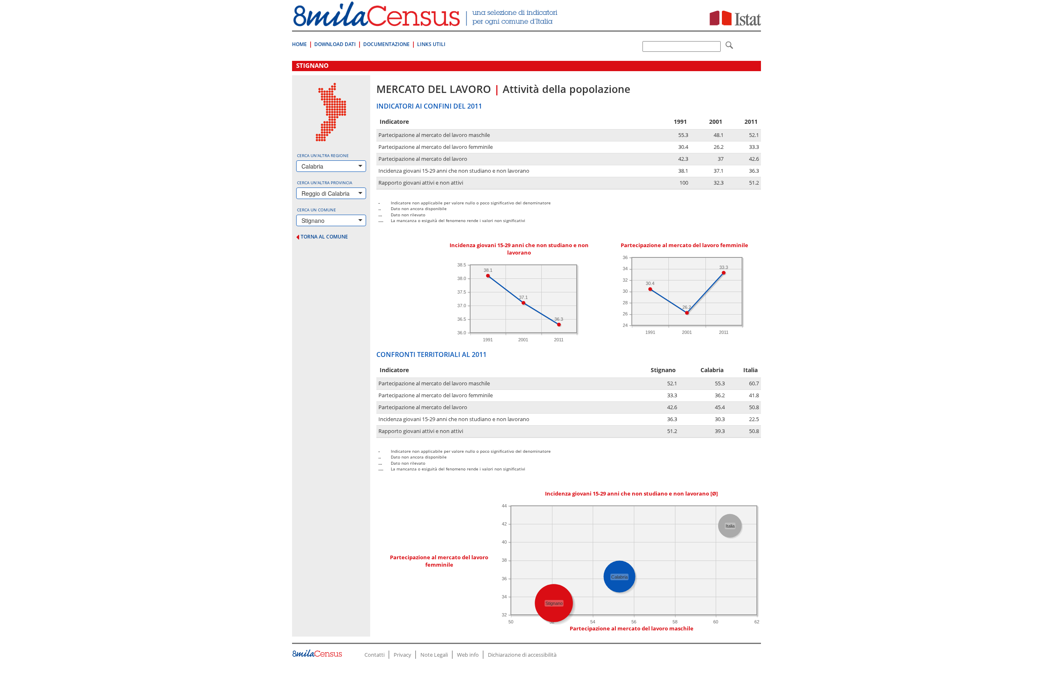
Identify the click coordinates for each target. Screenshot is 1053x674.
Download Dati (335, 44)
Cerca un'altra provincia (324, 182)
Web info (468, 654)
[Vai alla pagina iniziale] (426, 22)
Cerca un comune (316, 210)
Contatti (374, 654)
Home (299, 44)
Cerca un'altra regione (323, 155)
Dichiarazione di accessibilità (522, 654)
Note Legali (434, 654)
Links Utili (431, 44)
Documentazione (386, 44)
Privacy (402, 654)
